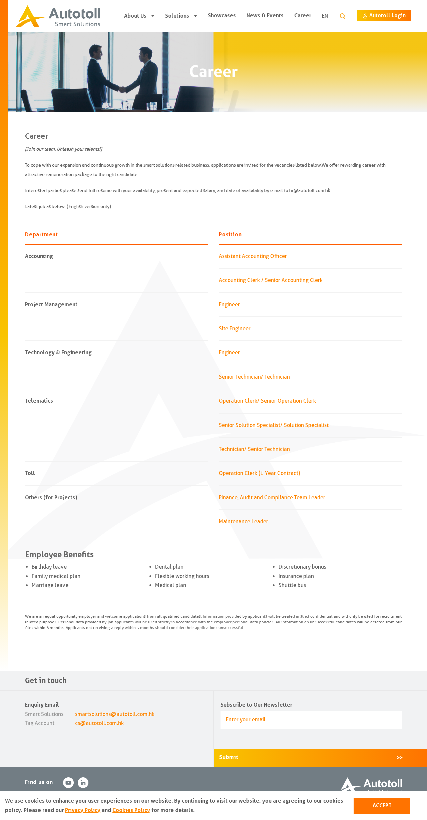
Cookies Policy (131, 810)
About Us (135, 16)
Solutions (177, 16)
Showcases (222, 15)
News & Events (265, 15)
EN (325, 16)
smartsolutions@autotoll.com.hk (114, 714)
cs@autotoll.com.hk (99, 723)
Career (302, 15)
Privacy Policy (82, 810)
